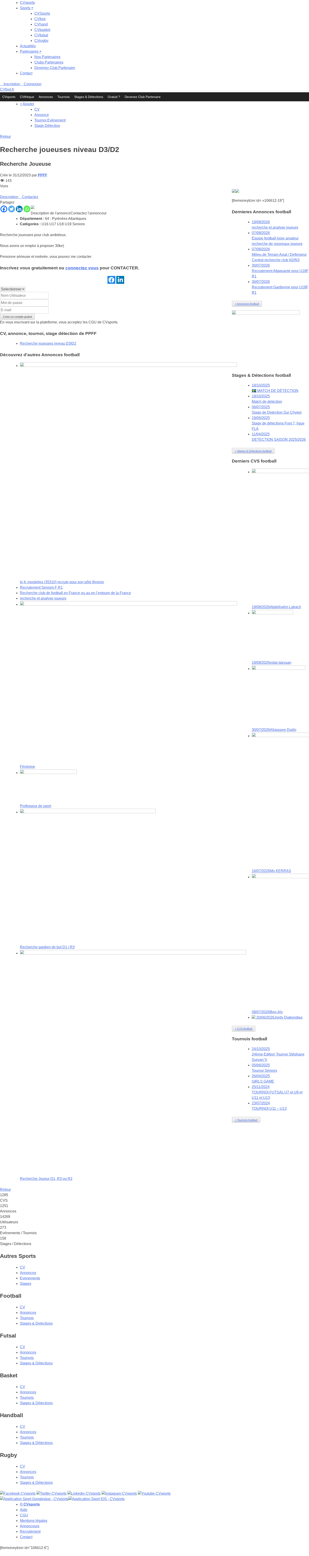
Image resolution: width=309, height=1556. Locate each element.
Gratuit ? (114, 97)
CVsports (27, 3)
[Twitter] (11, 209)
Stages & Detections (36, 1323)
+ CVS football (243, 1028)
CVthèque (27, 97)
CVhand (41, 24)
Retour (5, 136)
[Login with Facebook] (111, 280)
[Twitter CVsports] (51, 1493)
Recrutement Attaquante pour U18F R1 (280, 270)
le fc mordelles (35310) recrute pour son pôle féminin (62, 582)
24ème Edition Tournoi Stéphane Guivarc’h (278, 1054)
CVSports (42, 13)
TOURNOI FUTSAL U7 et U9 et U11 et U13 (277, 1092)
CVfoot (39, 19)
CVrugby (41, 41)
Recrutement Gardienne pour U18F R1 (280, 287)
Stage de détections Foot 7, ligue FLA (278, 423)
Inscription (11, 84)
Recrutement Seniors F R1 (41, 587)
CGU (92, 322)
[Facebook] (3, 209)
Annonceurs (29, 1526)
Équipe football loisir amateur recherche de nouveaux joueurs (277, 238)
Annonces (46, 97)
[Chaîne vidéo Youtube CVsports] (154, 1493)
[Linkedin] (19, 209)
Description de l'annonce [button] (51, 213)
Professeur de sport (35, 806)
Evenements (30, 1278)
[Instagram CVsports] (119, 1493)
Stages (25, 1284)
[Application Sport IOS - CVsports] (237, 191)
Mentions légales (33, 1521)
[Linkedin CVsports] (84, 1493)
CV (37, 109)
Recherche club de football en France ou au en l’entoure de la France (75, 593)
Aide (23, 1510)
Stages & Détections (88, 97)
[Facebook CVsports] (18, 1493)
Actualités (28, 46)
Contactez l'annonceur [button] (89, 213)
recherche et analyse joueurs (43, 598)
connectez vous (82, 268)
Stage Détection (47, 126)
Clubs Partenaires (48, 62)
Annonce (41, 115)
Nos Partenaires (47, 57)
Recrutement (30, 1531)
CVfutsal (41, 35)
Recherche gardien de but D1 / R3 (47, 947)
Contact (26, 73)
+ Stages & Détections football (253, 451)
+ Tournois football (246, 1120)
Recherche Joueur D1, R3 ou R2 (46, 1179)
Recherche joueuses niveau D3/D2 (48, 343)
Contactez (29, 197)
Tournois (63, 97)
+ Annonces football (247, 304)
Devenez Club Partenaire (54, 68)
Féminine (27, 767)
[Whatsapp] (27, 209)
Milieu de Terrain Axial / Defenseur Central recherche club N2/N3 (279, 254)
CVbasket (42, 30)
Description (9, 197)
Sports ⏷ (26, 8)
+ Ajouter (27, 104)
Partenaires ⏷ (30, 51)
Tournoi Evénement (50, 120)
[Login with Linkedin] (120, 280)
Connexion (32, 84)
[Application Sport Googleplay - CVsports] (233, 191)
